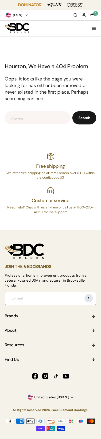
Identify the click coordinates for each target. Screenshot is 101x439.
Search (84, 118)
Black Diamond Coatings (69, 410)
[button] (84, 15)
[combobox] (37, 117)
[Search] (75, 15)
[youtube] (66, 376)
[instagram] (45, 376)
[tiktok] (55, 376)
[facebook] (35, 376)
